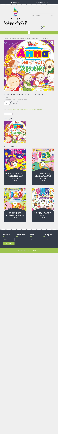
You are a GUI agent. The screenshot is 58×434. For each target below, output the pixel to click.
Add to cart (14, 103)
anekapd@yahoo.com (44, 2)
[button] (52, 42)
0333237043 (16, 2)
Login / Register (16, 27)
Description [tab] (8, 114)
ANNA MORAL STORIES (25, 38)
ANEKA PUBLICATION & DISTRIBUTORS (15, 21)
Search (52, 15)
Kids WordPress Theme (24, 250)
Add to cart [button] (15, 164)
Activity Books (12, 109)
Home (5, 38)
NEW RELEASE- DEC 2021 (13, 38)
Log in (31, 239)
